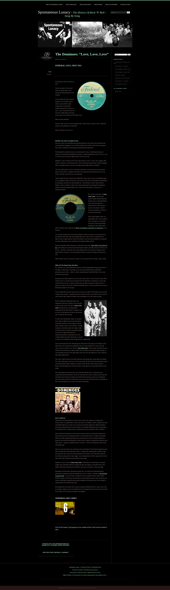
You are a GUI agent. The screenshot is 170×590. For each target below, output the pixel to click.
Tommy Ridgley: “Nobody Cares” (123, 69)
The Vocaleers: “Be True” (121, 84)
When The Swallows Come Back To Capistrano (89, 228)
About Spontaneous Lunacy (54, 4)
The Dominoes (73, 527)
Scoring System (125, 4)
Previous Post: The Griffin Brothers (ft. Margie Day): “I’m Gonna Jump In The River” (56, 544)
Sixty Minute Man (83, 348)
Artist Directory (71, 4)
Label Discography (85, 4)
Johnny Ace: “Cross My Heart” (122, 78)
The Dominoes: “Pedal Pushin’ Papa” (121, 63)
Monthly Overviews (111, 4)
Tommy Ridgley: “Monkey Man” (122, 72)
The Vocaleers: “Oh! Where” (122, 81)
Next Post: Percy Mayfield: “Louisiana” (56, 552)
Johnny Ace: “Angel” (120, 75)
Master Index (98, 4)
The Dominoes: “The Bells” (121, 66)
